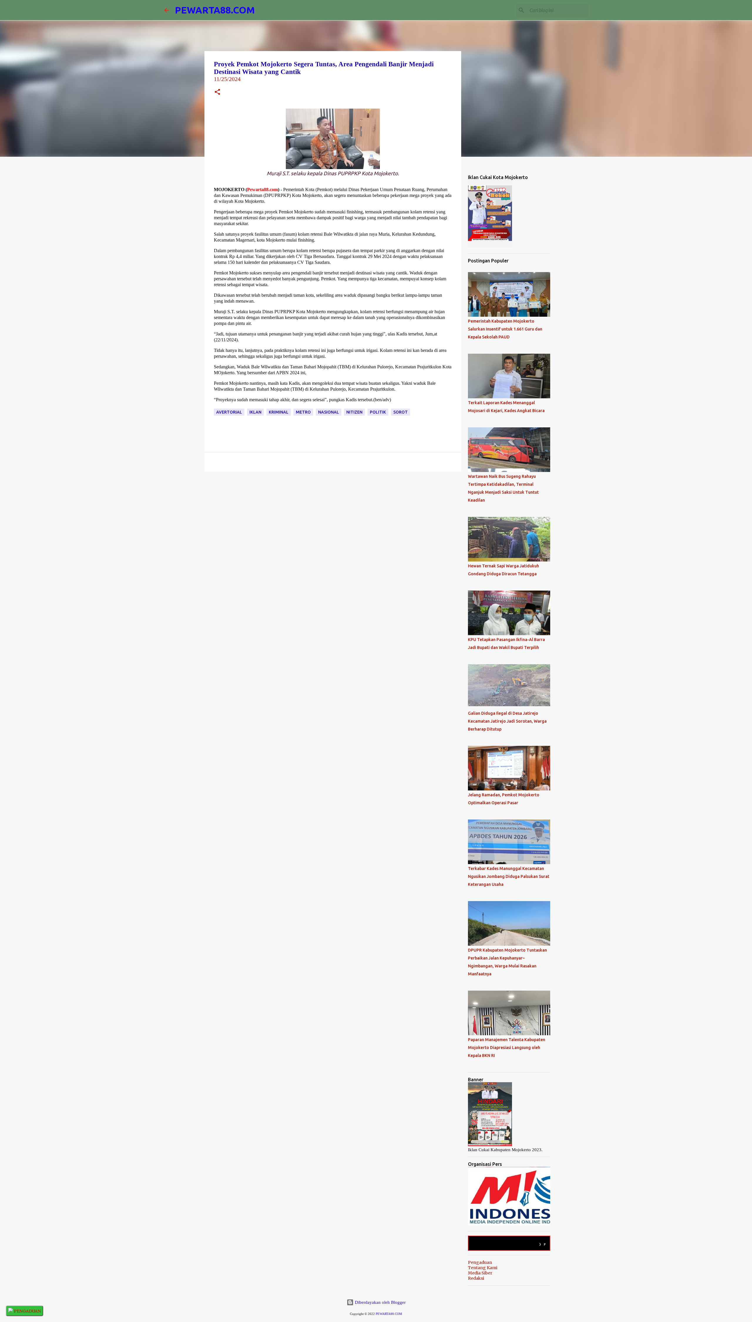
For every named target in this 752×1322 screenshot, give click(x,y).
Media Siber (480, 1273)
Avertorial (229, 412)
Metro (303, 412)
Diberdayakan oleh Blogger (380, 1302)
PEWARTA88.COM (215, 10)
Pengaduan (480, 1262)
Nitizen (354, 412)
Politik (378, 412)
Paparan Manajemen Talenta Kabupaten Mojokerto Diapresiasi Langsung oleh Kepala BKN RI (506, 1047)
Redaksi (476, 1278)
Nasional (328, 412)
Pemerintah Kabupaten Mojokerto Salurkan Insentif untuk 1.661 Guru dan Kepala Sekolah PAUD (505, 329)
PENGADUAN (27, 1311)
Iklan (255, 412)
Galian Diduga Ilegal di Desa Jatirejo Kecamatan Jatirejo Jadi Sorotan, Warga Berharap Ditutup (507, 721)
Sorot (400, 412)
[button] (217, 92)
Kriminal (278, 412)
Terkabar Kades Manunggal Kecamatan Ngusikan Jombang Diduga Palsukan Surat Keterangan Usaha (508, 876)
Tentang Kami (482, 1267)
